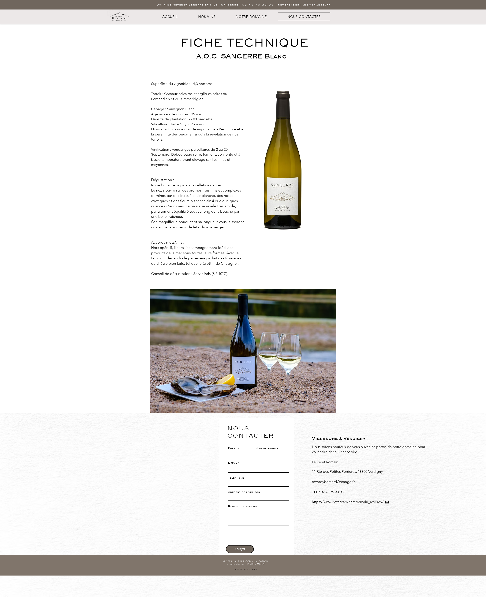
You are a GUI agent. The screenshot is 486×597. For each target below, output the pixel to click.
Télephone (236, 478)
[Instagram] (387, 502)
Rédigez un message (243, 506)
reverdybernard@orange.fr (304, 4)
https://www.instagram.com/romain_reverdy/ (347, 502)
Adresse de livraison (244, 492)
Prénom (234, 448)
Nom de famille (266, 448)
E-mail (232, 463)
